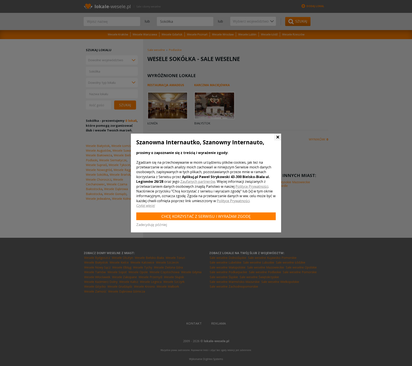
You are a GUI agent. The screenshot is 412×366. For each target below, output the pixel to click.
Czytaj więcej (145, 205)
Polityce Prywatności (251, 186)
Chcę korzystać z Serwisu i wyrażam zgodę (206, 216)
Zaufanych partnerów (197, 181)
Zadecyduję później (151, 224)
